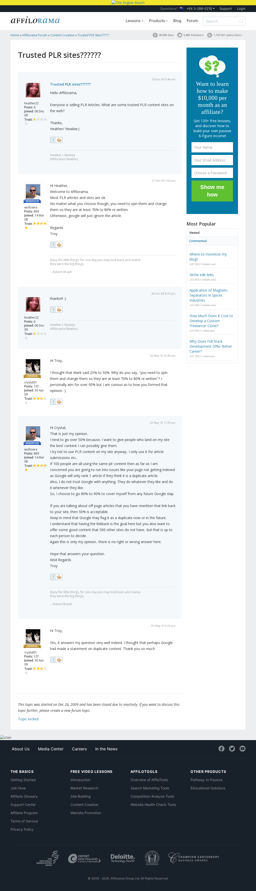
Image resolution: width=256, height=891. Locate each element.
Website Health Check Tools (153, 804)
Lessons (134, 20)
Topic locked (28, 719)
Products (157, 20)
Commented (198, 241)
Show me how (212, 191)
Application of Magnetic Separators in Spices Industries (209, 295)
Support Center (23, 804)
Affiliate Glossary (24, 796)
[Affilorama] (35, 19)
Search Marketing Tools (149, 788)
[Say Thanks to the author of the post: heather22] (56, 140)
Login (241, 9)
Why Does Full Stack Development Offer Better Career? (211, 346)
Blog (177, 20)
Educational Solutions (207, 788)
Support (226, 9)
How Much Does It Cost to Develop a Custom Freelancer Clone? (211, 320)
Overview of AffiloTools (149, 780)
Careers (79, 748)
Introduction (80, 780)
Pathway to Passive (206, 780)
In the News (106, 748)
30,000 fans (166, 35)
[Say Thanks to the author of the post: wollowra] (56, 245)
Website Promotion (85, 813)
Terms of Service (24, 821)
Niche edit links (202, 274)
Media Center (51, 748)
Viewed (194, 233)
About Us (21, 748)
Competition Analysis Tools (152, 796)
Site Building (80, 796)
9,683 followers (194, 35)
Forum (192, 20)
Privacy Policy (22, 829)
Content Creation (84, 804)
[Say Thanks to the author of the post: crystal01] (56, 402)
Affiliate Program (24, 813)
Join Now (18, 788)
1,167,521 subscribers (228, 35)
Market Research (84, 788)
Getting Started (23, 780)
